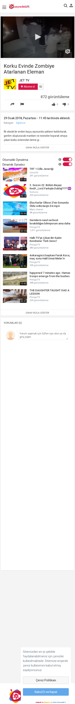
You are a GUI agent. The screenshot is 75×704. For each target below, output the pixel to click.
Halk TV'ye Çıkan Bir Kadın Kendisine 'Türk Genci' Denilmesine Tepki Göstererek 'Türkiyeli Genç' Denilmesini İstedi (50, 239)
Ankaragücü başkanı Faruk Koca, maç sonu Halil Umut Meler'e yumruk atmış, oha (50, 257)
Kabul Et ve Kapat (46, 692)
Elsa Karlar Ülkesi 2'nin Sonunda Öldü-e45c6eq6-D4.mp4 (49, 204)
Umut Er (34, 172)
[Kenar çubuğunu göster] (4, 5)
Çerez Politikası (46, 680)
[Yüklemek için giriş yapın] (71, 6)
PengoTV (35, 227)
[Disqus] (37, 399)
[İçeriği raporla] (22, 104)
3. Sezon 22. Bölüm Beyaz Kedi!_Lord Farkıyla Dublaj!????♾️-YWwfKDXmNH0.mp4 (51, 187)
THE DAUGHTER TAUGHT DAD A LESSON (49, 292)
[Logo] (67, 51)
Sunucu (34, 192)
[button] (37, 36)
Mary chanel (36, 209)
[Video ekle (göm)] (6, 101)
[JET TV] (10, 84)
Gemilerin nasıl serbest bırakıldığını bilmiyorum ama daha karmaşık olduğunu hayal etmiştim (50, 222)
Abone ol (29, 86)
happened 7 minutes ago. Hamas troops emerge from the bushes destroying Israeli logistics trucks (50, 274)
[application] (37, 37)
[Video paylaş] (13, 104)
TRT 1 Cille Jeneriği (41, 168)
